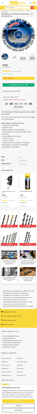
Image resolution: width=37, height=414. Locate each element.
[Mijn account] (30, 3)
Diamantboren (5, 365)
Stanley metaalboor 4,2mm (26, 191)
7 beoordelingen (11, 200)
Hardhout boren (6, 372)
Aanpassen (18, 405)
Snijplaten (20, 365)
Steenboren (20, 368)
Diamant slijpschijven (14, 99)
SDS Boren (20, 372)
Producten (13, 11)
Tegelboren (4, 361)
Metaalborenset (6, 375)
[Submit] (32, 7)
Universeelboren (6, 358)
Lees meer (30, 396)
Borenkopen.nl (5, 11)
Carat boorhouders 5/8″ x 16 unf (8, 192)
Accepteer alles (18, 401)
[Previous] (4, 35)
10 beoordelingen (29, 200)
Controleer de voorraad (17, 85)
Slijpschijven (21, 11)
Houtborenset (21, 375)
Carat (20, 157)
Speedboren (5, 368)
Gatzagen (19, 358)
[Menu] (2, 3)
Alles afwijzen (18, 410)
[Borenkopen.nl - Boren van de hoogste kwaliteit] (18, 3)
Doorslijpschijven (22, 361)
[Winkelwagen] (34, 2)
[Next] (32, 35)
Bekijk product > (6, 206)
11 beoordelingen (16, 71)
